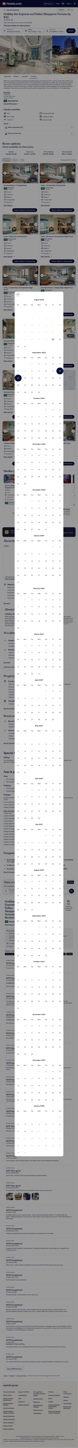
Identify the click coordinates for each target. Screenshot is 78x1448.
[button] (59, 311)
